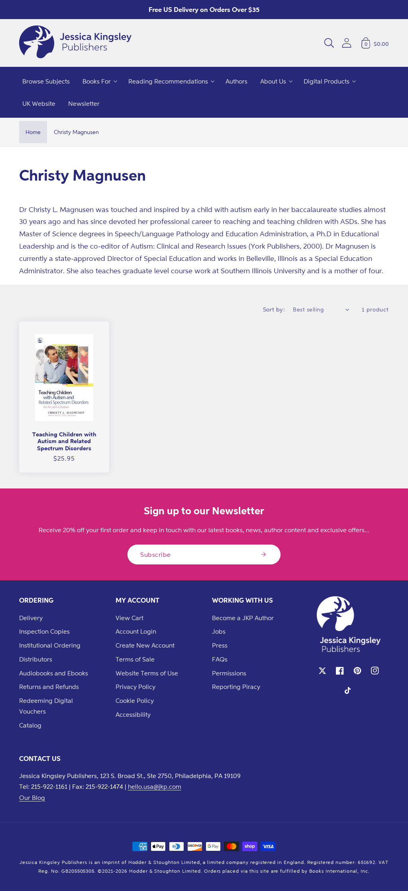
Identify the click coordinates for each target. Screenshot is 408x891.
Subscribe (155, 554)
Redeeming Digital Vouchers (46, 706)
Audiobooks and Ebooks (53, 673)
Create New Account (145, 645)
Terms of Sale (135, 659)
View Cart (129, 617)
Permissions (229, 673)
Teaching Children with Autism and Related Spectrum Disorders (64, 441)
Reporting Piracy (236, 686)
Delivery (31, 617)
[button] (329, 43)
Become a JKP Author (243, 617)
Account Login (136, 631)
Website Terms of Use (147, 673)
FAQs (220, 659)
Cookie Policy (135, 700)
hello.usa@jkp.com (154, 786)
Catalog (30, 725)
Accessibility (133, 714)
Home (33, 131)
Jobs (219, 631)
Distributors (35, 659)
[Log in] (346, 43)
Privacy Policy (135, 686)
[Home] (75, 42)
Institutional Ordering (49, 645)
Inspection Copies (44, 631)
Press (220, 645)
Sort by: (274, 309)
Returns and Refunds (49, 686)
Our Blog (32, 797)
